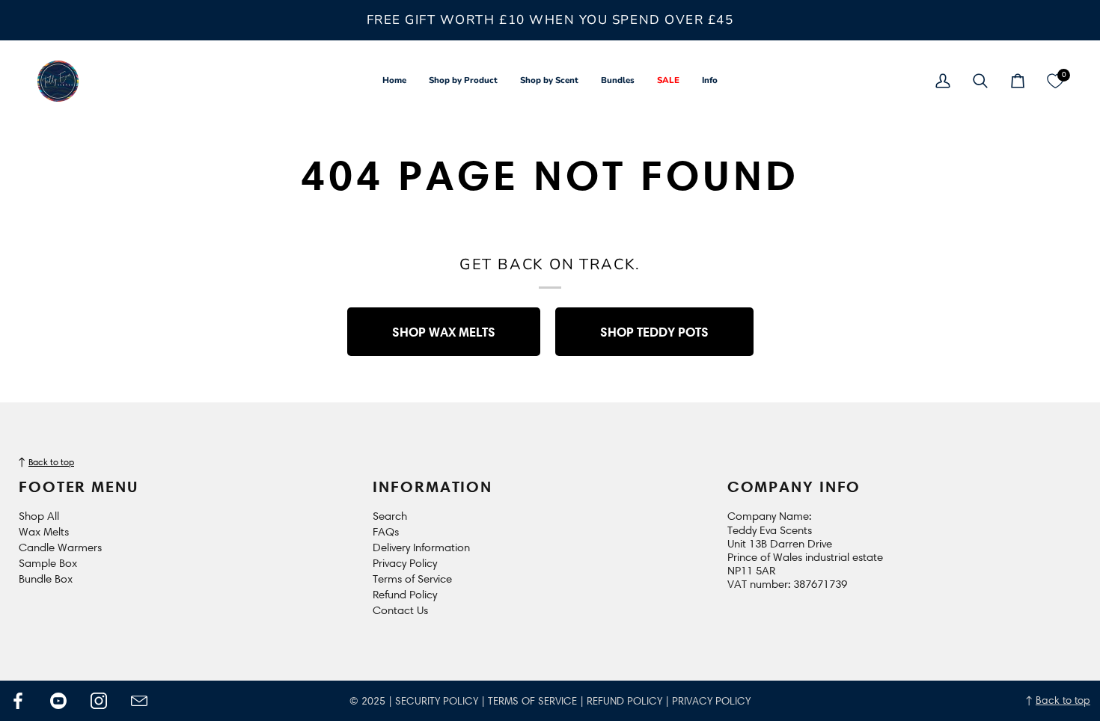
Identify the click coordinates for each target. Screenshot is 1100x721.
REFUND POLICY (624, 701)
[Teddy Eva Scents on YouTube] (58, 701)
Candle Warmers (60, 547)
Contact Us (400, 610)
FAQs (386, 532)
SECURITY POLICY (436, 701)
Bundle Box (46, 579)
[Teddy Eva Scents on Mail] (139, 701)
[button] (463, 81)
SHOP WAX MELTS (443, 332)
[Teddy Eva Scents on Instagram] (99, 701)
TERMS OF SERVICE (532, 701)
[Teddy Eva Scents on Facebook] (18, 701)
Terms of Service (412, 579)
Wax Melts (44, 532)
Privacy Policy (405, 563)
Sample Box (48, 563)
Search (390, 516)
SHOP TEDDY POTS (654, 332)
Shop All (39, 516)
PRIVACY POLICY (711, 701)
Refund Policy (405, 594)
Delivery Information (421, 547)
